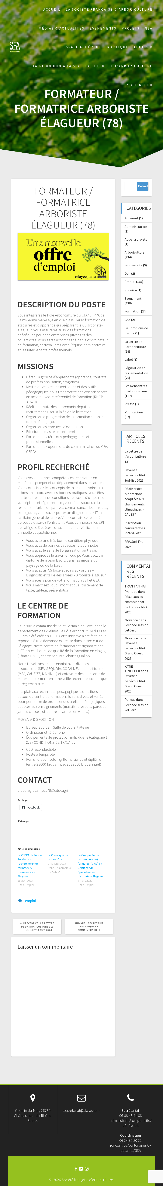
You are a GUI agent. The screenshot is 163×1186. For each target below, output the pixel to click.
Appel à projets (136, 239)
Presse (129, 404)
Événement (133, 298)
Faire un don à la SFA (56, 66)
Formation (132, 311)
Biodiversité (133, 265)
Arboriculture (134, 252)
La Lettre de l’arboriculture (119, 66)
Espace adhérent (82, 47)
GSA (149, 28)
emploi (30, 900)
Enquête (131, 290)
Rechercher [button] (139, 85)
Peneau (130, 699)
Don (128, 273)
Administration (136, 226)
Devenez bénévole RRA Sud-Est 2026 (135, 475)
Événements (103, 28)
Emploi (130, 281)
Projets (131, 28)
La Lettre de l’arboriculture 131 (135, 456)
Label (129, 359)
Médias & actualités (61, 28)
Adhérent (131, 218)
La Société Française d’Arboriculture (109, 9)
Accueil (51, 9)
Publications (134, 412)
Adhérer (143, 47)
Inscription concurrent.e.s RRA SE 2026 (135, 528)
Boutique (117, 47)
